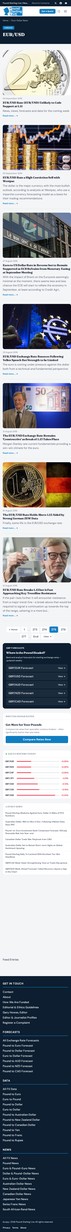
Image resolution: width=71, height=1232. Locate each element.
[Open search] (59, 11)
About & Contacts (40, 3)
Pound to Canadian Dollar (19, 1125)
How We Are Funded (16, 1002)
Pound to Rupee (13, 1140)
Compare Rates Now (37, 739)
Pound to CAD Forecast (18, 1071)
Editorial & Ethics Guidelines (21, 1007)
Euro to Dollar (11, 1109)
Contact (8, 992)
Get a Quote (47, 11)
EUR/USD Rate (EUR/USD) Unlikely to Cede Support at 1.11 (32, 104)
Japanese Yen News (15, 1199)
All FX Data (10, 1089)
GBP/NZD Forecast (36, 693)
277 (24, 636)
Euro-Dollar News (19, 20)
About (7, 997)
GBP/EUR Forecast (36, 668)
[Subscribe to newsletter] (65, 3)
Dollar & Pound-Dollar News (21, 1173)
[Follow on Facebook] (60, 3)
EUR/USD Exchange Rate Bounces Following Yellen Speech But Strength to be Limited (33, 358)
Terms (15, 1227)
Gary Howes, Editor (15, 1012)
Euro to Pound (12, 1099)
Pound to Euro (12, 1094)
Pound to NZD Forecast (17, 1066)
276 (63, 629)
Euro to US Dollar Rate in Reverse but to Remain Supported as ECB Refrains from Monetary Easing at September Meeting (36, 268)
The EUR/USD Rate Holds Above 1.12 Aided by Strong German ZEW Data (33, 516)
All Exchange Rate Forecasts (21, 1040)
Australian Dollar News (17, 1184)
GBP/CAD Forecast (36, 701)
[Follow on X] (55, 3)
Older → (48, 636)
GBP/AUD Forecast (36, 685)
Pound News (11, 1163)
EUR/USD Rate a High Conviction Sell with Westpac (31, 179)
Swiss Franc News (14, 1204)
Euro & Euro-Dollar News (19, 1178)
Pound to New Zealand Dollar (21, 1120)
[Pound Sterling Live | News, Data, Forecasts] (12, 11)
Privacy (6, 1227)
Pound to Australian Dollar (19, 1114)
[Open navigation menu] (65, 11)
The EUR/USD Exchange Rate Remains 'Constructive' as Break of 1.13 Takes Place (31, 437)
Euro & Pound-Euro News (19, 1168)
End (35, 636)
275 (53, 629)
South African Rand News (19, 1209)
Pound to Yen (11, 1130)
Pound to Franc (12, 1135)
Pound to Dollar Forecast (19, 1051)
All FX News (10, 1158)
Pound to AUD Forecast (18, 1061)
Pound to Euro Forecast (18, 1045)
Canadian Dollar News (17, 1194)
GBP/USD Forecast (36, 676)
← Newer (13, 629)
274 (44, 629)
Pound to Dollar (13, 1104)
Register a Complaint (16, 1022)
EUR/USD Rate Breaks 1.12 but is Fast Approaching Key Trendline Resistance (29, 591)
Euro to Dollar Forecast (17, 1056)
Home (5, 20)
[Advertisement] (35, 914)
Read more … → (10, 115)
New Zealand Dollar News (19, 1189)
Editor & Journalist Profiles (20, 1017)
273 (35, 629)
